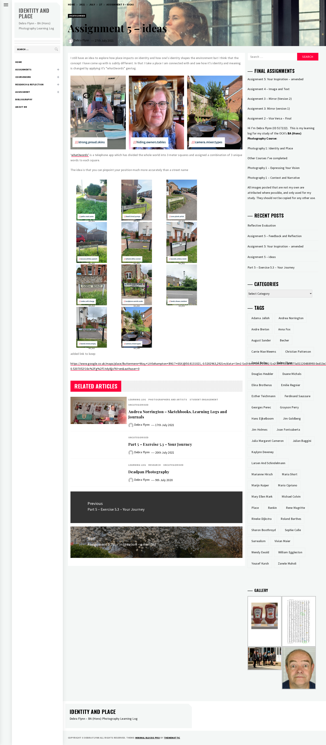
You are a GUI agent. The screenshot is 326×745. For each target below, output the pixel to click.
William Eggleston (290, 552)
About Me (21, 106)
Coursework (23, 77)
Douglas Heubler (262, 374)
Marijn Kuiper (260, 485)
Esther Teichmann (263, 396)
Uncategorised (77, 15)
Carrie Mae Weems (263, 351)
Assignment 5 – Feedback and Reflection (275, 236)
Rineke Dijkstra (261, 519)
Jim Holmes (259, 429)
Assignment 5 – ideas (262, 257)
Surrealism (258, 541)
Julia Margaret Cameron (267, 441)
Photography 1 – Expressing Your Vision (274, 168)
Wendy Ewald (260, 552)
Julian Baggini (302, 441)
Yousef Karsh (260, 563)
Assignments (23, 69)
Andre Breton (260, 329)
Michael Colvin (291, 496)
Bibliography (23, 99)
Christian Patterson (298, 351)
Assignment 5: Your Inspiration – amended (275, 246)
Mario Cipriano (287, 485)
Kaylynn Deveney (262, 452)
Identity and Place (34, 13)
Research (154, 464)
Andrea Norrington (291, 318)
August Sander (261, 340)
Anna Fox (284, 329)
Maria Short (289, 474)
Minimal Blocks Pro (147, 737)
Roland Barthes (291, 519)
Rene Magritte (295, 508)
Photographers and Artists (167, 399)
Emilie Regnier (290, 385)
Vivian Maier (282, 541)
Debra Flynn (81, 40)
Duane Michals (291, 374)
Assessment (22, 91)
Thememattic (172, 737)
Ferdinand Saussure (297, 396)
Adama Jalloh (260, 318)
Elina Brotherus (261, 385)
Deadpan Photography (148, 471)
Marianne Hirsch (262, 474)
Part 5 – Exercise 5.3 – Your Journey (160, 444)
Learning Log (137, 399)
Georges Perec (261, 407)
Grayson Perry (289, 407)
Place (255, 508)
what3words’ (80, 155)
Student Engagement (204, 399)
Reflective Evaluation (262, 225)
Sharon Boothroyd (263, 530)
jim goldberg (292, 418)
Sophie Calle (293, 530)
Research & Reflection (29, 84)
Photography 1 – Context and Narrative (274, 178)
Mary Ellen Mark (262, 496)
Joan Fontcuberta (288, 429)
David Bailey (259, 363)
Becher (284, 340)
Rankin (272, 508)
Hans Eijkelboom (262, 418)
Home (18, 62)
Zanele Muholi (287, 563)
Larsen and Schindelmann (268, 463)
